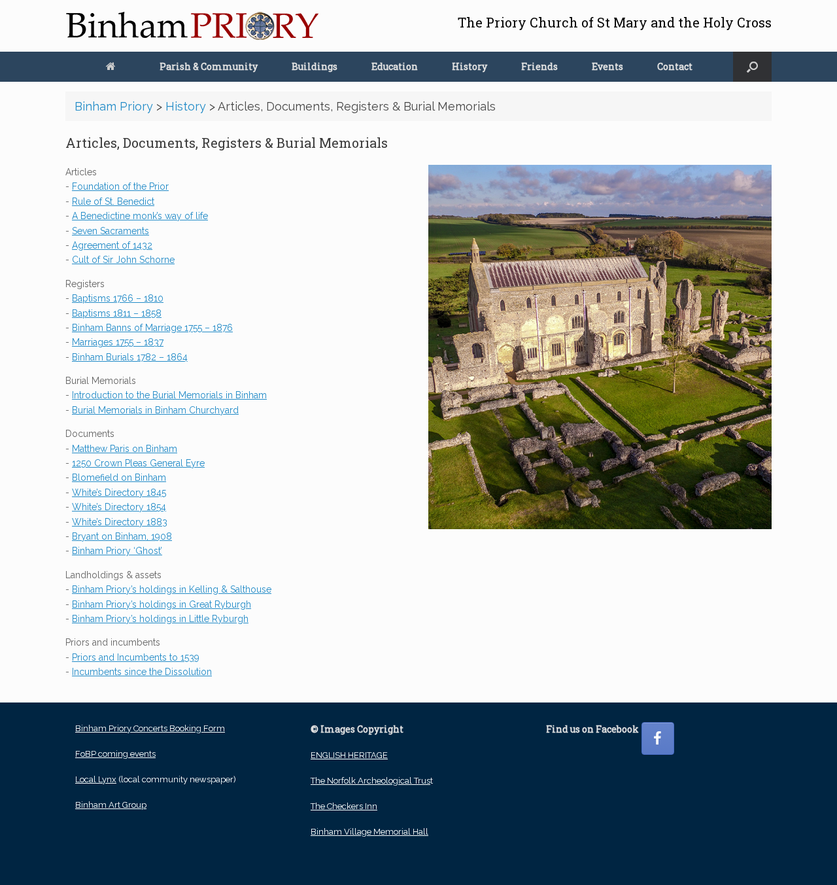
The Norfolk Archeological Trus (370, 781)
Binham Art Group (110, 805)
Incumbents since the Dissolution (142, 672)
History (469, 66)
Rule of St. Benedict (113, 201)
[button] (752, 67)
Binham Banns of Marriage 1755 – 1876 (152, 327)
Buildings (314, 66)
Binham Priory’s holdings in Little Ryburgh (160, 619)
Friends (539, 66)
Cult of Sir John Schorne (123, 259)
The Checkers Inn (344, 806)
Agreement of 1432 (112, 245)
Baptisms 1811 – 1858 (117, 313)
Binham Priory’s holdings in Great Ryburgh (161, 604)
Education (394, 66)
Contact (674, 66)
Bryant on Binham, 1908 (122, 536)
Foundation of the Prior (120, 186)
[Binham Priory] (192, 26)
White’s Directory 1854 (119, 507)
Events (607, 66)
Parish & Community (209, 66)
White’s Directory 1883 (119, 522)
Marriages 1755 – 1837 (117, 342)
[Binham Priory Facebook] (657, 738)
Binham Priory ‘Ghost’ (117, 551)
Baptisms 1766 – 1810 (117, 298)
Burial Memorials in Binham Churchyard (155, 410)
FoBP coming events (115, 754)
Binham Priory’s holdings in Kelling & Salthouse (171, 589)
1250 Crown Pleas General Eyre (138, 463)
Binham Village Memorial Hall (369, 832)
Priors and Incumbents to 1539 (135, 657)
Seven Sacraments (110, 231)
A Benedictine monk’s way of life (140, 216)
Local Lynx (95, 779)
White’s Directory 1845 (119, 492)
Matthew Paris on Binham (124, 448)
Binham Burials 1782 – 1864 (130, 357)
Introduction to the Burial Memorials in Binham (169, 395)
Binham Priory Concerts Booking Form (150, 728)
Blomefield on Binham (119, 477)
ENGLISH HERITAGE (349, 755)
